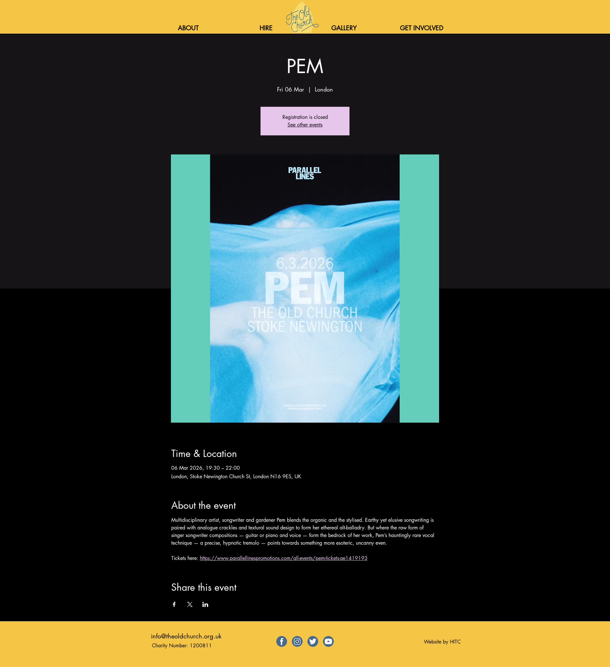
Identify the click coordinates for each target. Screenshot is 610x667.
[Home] (301, 17)
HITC (455, 641)
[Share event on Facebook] (174, 604)
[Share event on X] (190, 604)
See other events (305, 124)
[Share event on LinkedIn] (205, 604)
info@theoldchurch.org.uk (186, 636)
